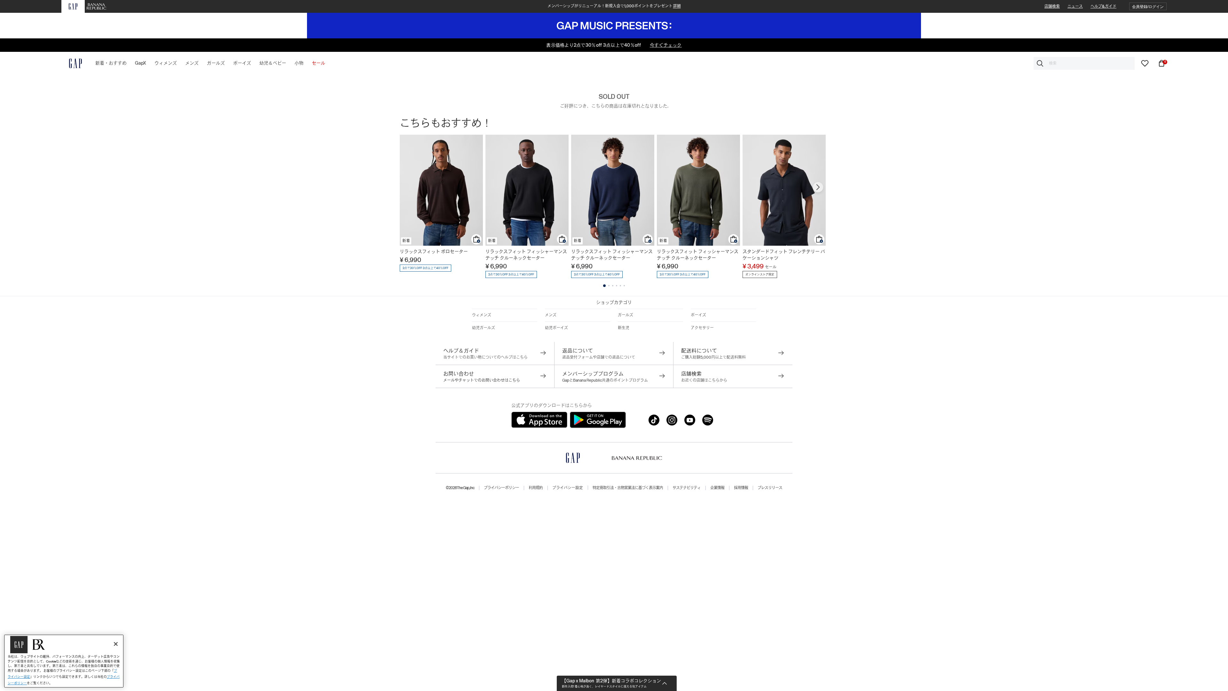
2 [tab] (609, 285)
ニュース (1075, 6)
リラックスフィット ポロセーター (434, 251)
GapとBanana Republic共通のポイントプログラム (605, 380)
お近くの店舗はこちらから (704, 380)
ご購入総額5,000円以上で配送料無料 (713, 357)
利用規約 (536, 488)
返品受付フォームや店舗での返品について (598, 357)
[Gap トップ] (71, 63)
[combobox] (1084, 63)
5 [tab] (620, 285)
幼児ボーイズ (556, 328)
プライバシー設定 (567, 488)
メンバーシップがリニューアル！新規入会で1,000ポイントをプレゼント (614, 6)
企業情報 (717, 488)
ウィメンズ (481, 315)
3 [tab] (612, 285)
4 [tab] (616, 285)
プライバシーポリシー (501, 488)
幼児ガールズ (483, 328)
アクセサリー (702, 328)
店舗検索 (1052, 6)
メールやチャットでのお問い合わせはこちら (481, 380)
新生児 (623, 328)
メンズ (550, 315)
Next (818, 187)
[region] (64, 661)
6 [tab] (624, 285)
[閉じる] (116, 644)
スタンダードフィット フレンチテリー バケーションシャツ (784, 254)
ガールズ (625, 315)
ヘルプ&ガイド (1103, 6)
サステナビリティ (687, 488)
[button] (1148, 6)
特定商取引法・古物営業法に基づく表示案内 (628, 488)
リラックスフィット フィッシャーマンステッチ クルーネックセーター (526, 254)
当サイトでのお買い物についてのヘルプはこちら (485, 357)
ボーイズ (698, 315)
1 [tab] (604, 285)
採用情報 (741, 488)
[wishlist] (1145, 63)
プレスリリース (770, 488)
